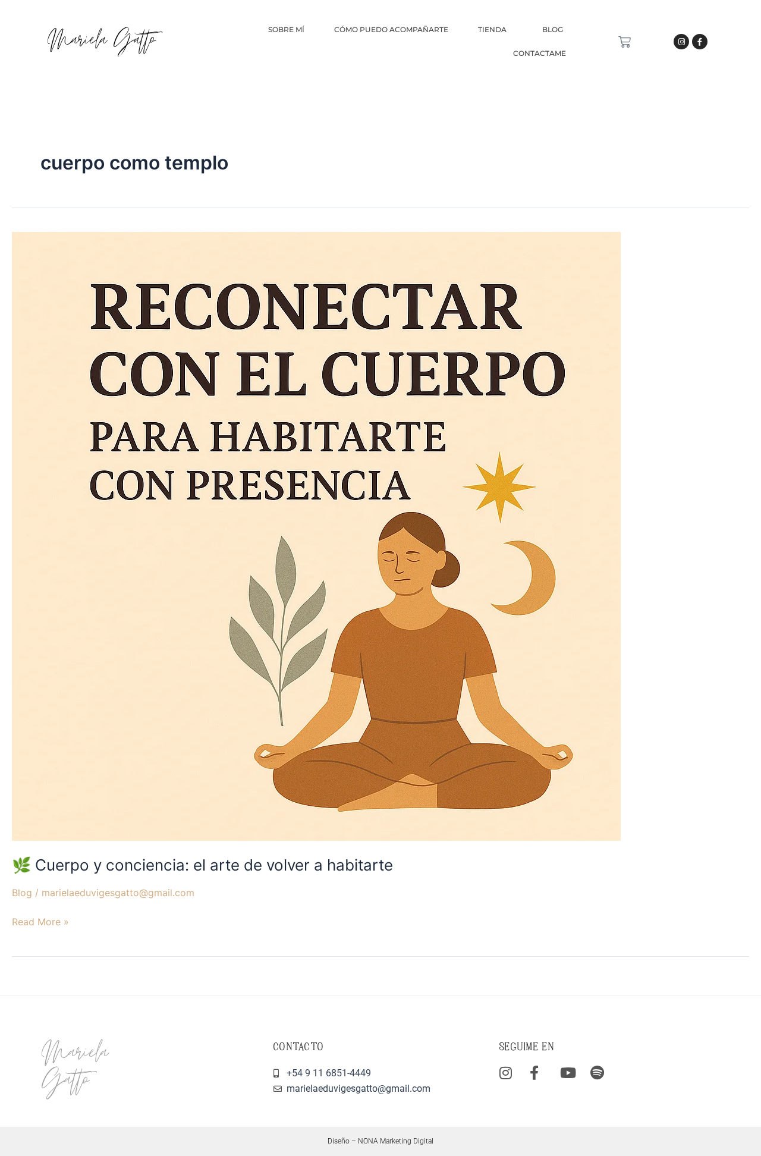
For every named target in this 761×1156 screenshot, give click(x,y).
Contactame (539, 53)
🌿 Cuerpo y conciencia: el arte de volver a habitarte (202, 865)
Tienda (492, 29)
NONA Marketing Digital (395, 1141)
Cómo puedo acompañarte (391, 29)
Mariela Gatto (101, 41)
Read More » (40, 921)
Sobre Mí (286, 29)
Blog (552, 29)
